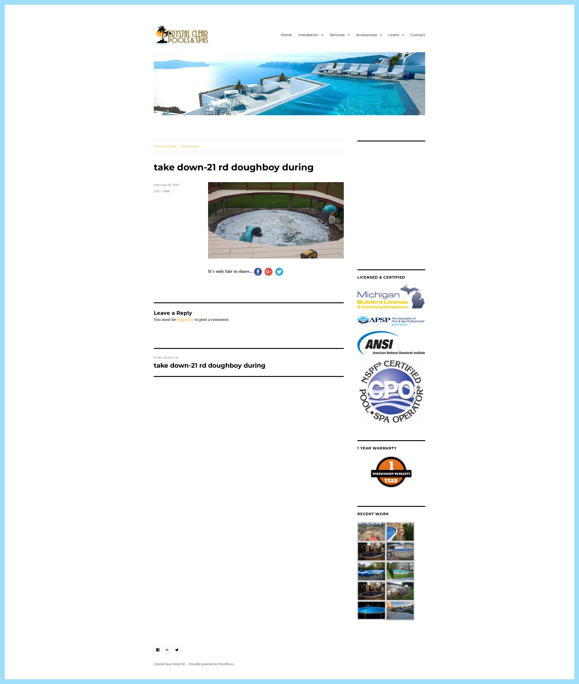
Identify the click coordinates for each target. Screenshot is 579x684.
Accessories (366, 35)
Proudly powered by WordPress (211, 664)
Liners (393, 35)
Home (286, 35)
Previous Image (165, 146)
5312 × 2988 (162, 191)
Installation (308, 35)
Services (337, 35)
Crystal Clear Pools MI (169, 664)
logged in (185, 319)
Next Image (190, 146)
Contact (418, 35)
